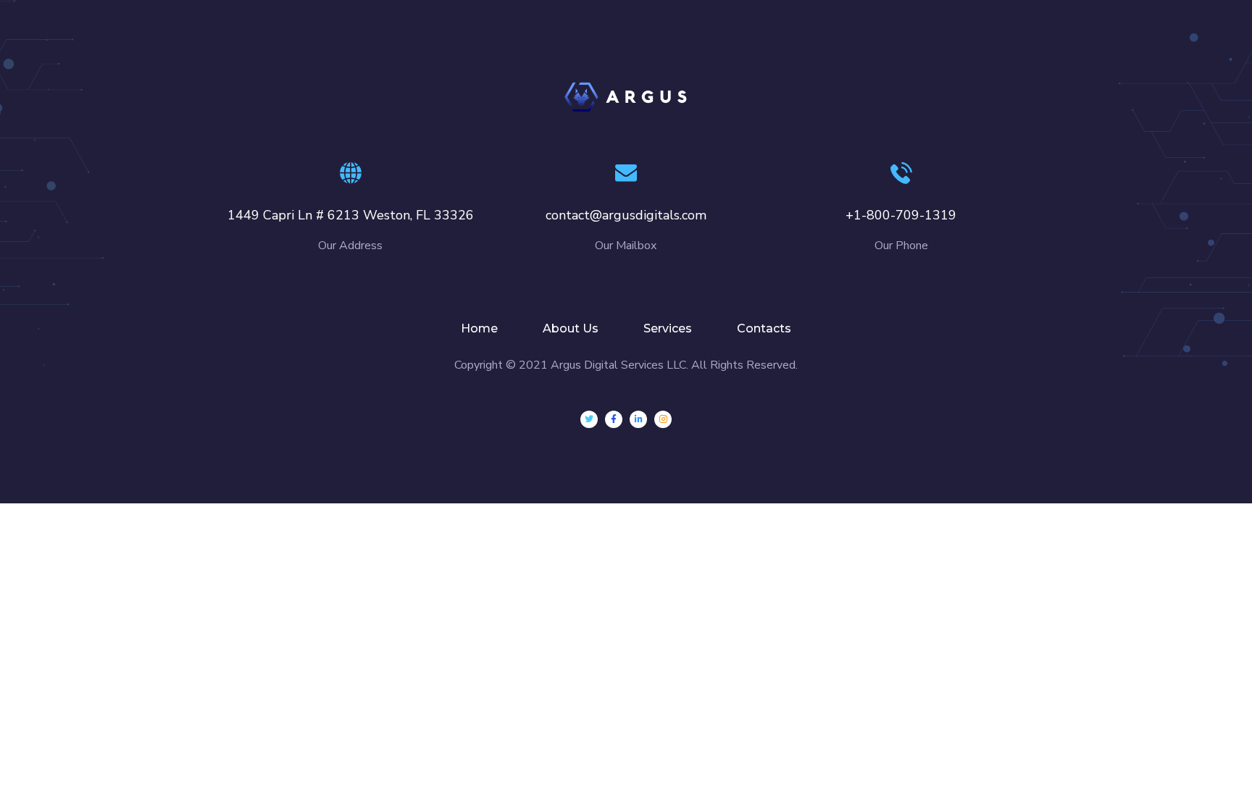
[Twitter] (589, 419)
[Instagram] (663, 419)
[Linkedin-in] (638, 419)
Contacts (764, 328)
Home (479, 328)
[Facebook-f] (613, 419)
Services (667, 328)
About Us (570, 328)
